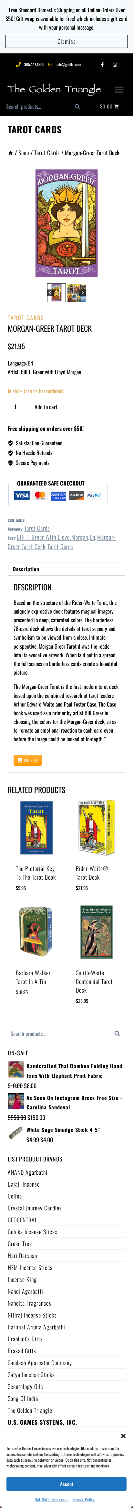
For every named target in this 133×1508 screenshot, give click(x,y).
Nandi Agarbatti (25, 1291)
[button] (123, 1436)
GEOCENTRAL (22, 1220)
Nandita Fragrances (29, 1303)
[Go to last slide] (50, 293)
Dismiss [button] (66, 41)
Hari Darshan (22, 1255)
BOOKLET (31, 760)
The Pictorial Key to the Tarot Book (36, 872)
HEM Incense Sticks (30, 1267)
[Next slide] (82, 293)
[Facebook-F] (102, 64)
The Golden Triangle (30, 1410)
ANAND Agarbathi (27, 1172)
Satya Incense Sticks (31, 1374)
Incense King (22, 1279)
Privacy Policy (83, 1499)
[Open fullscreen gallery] (118, 275)
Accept (66, 1483)
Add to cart (46, 406)
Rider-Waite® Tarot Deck (92, 872)
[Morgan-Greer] (66, 223)
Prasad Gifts (22, 1350)
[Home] (11, 152)
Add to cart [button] (28, 1011)
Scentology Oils (25, 1386)
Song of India (23, 1398)
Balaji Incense (24, 1184)
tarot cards (60, 546)
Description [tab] (26, 568)
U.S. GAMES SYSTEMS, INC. (42, 1422)
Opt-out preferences (51, 1499)
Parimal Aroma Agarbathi (36, 1327)
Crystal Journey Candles (35, 1208)
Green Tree (20, 1243)
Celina (15, 1196)
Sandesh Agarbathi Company (40, 1362)
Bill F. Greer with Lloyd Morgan (52, 537)
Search (81, 108)
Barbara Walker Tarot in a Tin (33, 976)
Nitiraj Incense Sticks (32, 1315)
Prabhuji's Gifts (25, 1339)
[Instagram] (114, 64)
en (92, 537)
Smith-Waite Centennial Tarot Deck (94, 981)
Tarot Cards (35, 129)
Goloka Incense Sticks (32, 1231)
